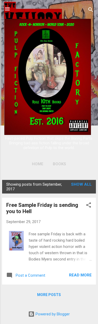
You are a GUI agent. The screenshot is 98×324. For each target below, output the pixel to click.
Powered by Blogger (52, 314)
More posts (49, 295)
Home (37, 164)
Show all (81, 184)
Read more (80, 275)
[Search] (91, 11)
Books (59, 164)
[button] (88, 206)
